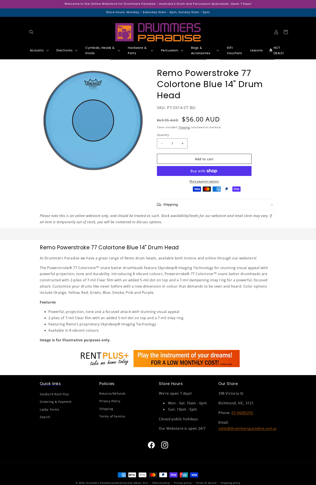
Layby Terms (49, 409)
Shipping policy (230, 482)
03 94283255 (242, 412)
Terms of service (206, 482)
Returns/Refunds (112, 394)
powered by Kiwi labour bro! (130, 482)
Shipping (184, 127)
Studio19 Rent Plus (54, 394)
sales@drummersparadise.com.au (248, 428)
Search (45, 417)
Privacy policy (183, 482)
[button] (31, 32)
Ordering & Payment (56, 402)
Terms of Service (112, 416)
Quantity (163, 135)
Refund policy (161, 482)
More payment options (204, 181)
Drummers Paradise (98, 482)
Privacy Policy (109, 401)
